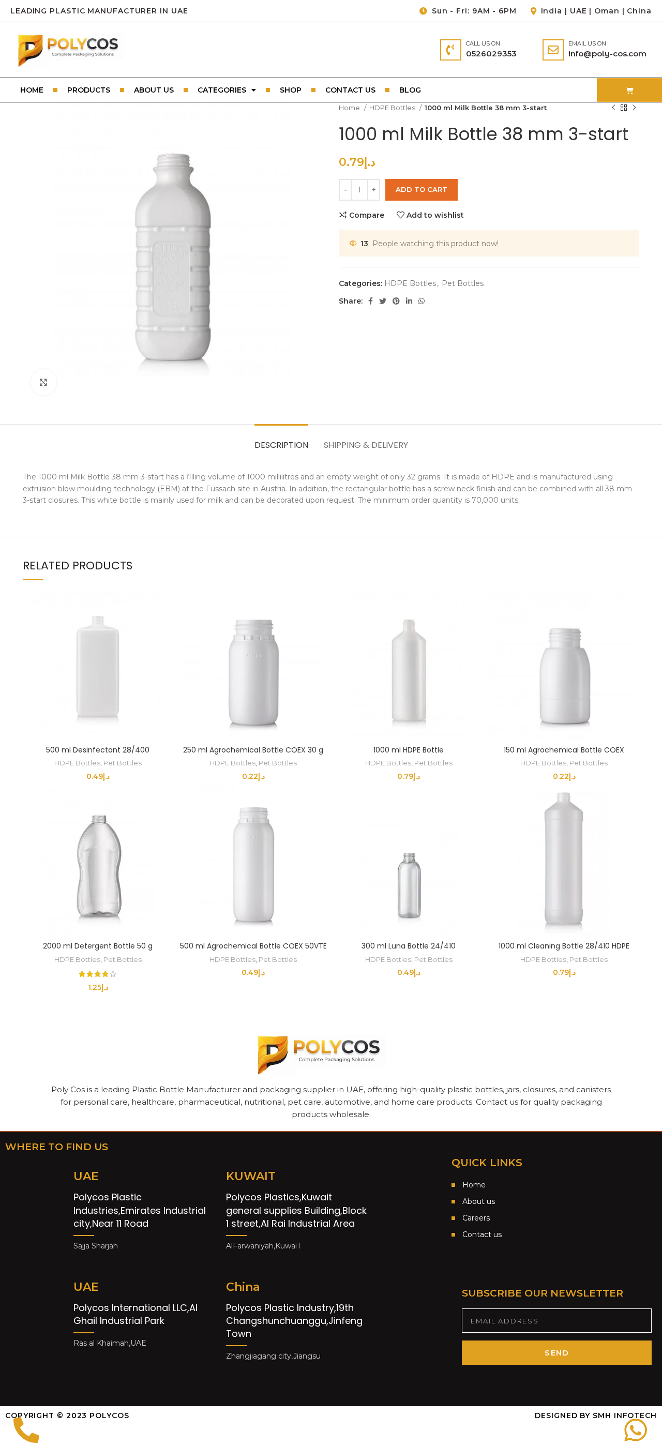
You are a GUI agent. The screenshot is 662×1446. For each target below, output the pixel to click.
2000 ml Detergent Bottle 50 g (98, 946)
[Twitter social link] (382, 301)
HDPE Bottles (393, 107)
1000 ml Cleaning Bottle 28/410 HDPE (564, 946)
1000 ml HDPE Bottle (408, 750)
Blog (410, 90)
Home (31, 90)
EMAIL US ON (587, 43)
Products (88, 90)
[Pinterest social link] (396, 301)
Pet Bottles (463, 283)
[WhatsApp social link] (421, 301)
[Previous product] (613, 108)
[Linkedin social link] (409, 301)
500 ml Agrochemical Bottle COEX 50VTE (253, 946)
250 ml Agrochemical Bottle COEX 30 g (253, 750)
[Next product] (634, 108)
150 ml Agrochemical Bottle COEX (564, 750)
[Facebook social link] (370, 301)
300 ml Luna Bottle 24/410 (409, 946)
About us (154, 90)
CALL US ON (483, 43)
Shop (291, 90)
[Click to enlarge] (43, 382)
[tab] (281, 440)
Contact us (350, 90)
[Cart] (629, 90)
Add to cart (421, 189)
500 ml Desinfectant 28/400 (97, 750)
